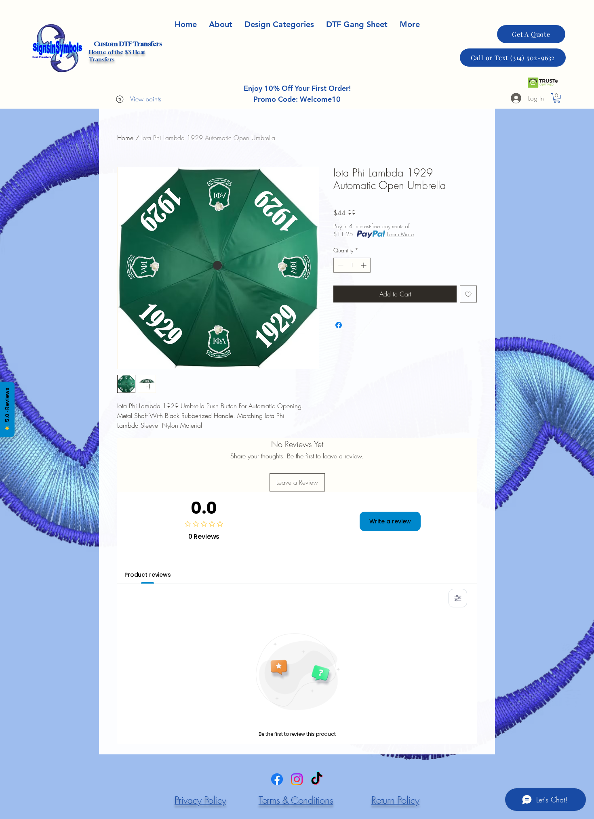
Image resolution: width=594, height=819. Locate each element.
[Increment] (364, 265)
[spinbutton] (352, 265)
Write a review (390, 521)
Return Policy (395, 800)
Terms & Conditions (296, 800)
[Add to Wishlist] (468, 294)
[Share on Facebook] (338, 325)
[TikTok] (316, 779)
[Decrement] (340, 265)
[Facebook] (277, 779)
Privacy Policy (200, 800)
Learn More (400, 234)
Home (125, 137)
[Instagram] (297, 779)
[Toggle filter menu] (458, 598)
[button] (410, 24)
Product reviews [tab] (147, 575)
